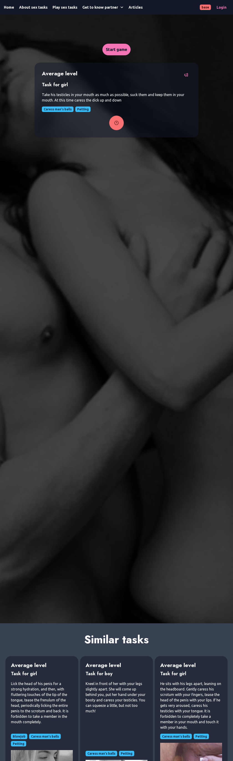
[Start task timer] (116, 123)
